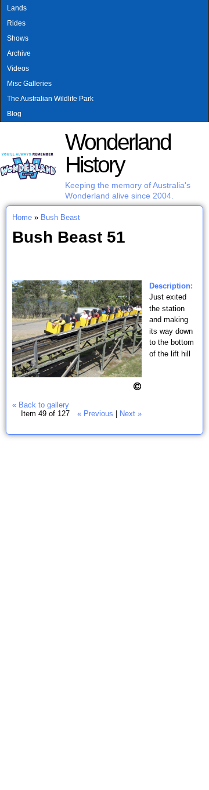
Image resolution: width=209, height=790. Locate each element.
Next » (131, 413)
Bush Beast (60, 217)
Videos (18, 68)
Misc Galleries (29, 84)
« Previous (95, 413)
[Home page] (28, 177)
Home (22, 217)
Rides (16, 23)
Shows (17, 38)
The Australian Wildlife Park (50, 99)
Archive (19, 53)
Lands (17, 8)
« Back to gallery (40, 405)
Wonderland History (118, 153)
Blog (14, 114)
